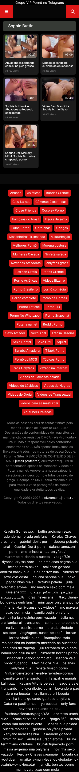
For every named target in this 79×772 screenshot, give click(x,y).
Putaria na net (27, 324)
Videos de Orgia (20, 394)
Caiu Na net (21, 202)
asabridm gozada (57, 734)
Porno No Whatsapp (25, 315)
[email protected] (27, 461)
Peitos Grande (53, 272)
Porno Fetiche (29, 307)
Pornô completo (24, 298)
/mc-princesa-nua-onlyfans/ (43, 551)
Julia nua (67, 617)
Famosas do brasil (25, 219)
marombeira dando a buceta (27, 557)
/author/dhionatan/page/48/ (27, 714)
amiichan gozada (56, 567)
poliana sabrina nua (47, 577)
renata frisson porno (52, 668)
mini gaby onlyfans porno (58, 602)
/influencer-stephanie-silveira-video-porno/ (39, 673)
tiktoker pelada (50, 582)
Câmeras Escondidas (51, 202)
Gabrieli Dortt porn (29, 546)
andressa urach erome (45, 739)
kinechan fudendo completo (29, 658)
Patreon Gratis (26, 272)
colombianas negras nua (58, 562)
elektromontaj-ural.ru (57, 498)
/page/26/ (58, 719)
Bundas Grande (57, 193)
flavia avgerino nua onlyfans (26, 749)
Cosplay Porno (53, 210)
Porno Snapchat (57, 315)
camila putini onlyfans (51, 612)
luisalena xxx (15, 592)
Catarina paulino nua (20, 703)
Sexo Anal (38, 333)
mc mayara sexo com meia (52, 587)
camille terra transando (21, 678)
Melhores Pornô (25, 245)
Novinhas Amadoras (26, 263)
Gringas (62, 228)
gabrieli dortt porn (34, 541)
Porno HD (53, 307)
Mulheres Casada (26, 254)
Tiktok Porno (54, 351)
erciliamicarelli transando (20, 622)
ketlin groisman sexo (54, 531)
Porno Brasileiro (25, 289)
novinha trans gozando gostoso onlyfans (37, 698)
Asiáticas (33, 193)
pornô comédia (54, 289)
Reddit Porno (53, 324)
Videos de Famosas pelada (39, 377)
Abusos (15, 193)
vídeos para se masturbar (39, 403)
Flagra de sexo (56, 219)
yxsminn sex (13, 739)
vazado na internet (53, 368)
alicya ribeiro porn (36, 688)
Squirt (61, 342)
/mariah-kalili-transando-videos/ (30, 607)
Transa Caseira (63, 333)
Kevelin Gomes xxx (19, 531)
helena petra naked (23, 567)
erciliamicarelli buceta (51, 693)
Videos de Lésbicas (23, 386)
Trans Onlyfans (23, 368)
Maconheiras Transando (27, 237)
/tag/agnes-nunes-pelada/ (41, 633)
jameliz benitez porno (57, 764)
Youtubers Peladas (38, 412)
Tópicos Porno (53, 359)
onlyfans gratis (57, 263)
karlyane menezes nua (21, 734)
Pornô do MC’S (26, 359)
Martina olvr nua (45, 663)
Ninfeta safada (55, 254)
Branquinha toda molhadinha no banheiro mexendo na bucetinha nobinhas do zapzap (39, 643)
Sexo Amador (15, 333)
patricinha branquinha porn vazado (28, 617)
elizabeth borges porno (59, 653)
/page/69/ (62, 557)
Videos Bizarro (54, 280)
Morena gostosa (54, 245)
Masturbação (60, 237)
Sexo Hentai (22, 342)
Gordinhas (43, 228)
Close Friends (25, 210)
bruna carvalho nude (29, 719)
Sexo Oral (44, 342)
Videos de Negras (57, 386)
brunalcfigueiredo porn (55, 744)
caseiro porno (32, 627)
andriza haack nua (14, 572)
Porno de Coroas (54, 298)
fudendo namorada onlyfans (25, 536)
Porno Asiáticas (25, 280)
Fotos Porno (20, 228)
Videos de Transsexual (54, 394)
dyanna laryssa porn (18, 562)
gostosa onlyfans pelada (52, 729)
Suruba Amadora (27, 351)
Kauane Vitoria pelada (36, 683)
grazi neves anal (41, 597)
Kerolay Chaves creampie (37, 754)
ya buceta (49, 703)
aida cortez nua (46, 572)
